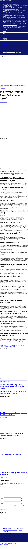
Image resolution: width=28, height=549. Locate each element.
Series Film (5, 49)
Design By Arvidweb (23, 533)
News (4, 42)
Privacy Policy (6, 541)
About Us (5, 536)
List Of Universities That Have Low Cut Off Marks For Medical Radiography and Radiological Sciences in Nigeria (15, 21)
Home (4, 41)
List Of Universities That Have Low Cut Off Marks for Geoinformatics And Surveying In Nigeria (14, 27)
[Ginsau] (2, 35)
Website (1, 503)
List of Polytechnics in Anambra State (11, 4)
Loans (4, 46)
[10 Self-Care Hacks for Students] (9, 451)
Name (1, 498)
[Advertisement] (14, 71)
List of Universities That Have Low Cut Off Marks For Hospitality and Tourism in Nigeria (14, 8)
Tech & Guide (6, 45)
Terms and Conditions (7, 539)
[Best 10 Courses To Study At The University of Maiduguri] (9, 469)
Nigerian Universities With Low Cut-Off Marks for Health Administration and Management (15, 24)
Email (1, 500)
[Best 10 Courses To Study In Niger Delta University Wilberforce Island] (9, 430)
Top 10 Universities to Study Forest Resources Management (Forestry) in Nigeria (12, 346)
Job (3, 47)
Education (5, 44)
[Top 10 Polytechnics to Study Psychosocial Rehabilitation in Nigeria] (10, 410)
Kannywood (5, 50)
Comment (2, 486)
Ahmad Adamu (3, 102)
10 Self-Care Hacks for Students (10, 454)
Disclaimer (5, 538)
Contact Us (5, 537)
